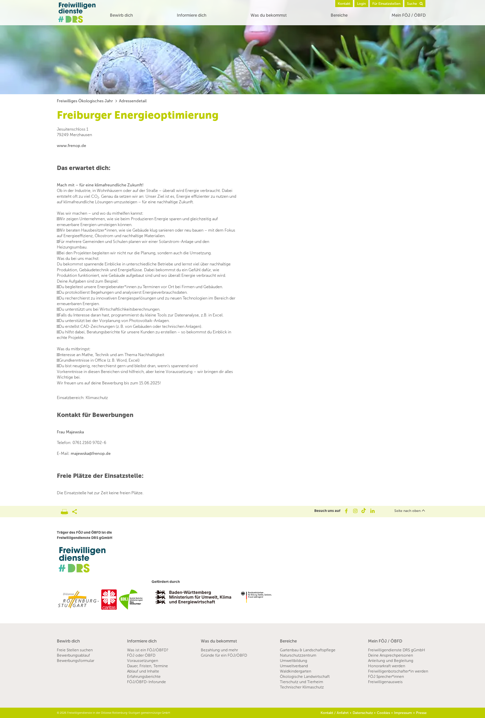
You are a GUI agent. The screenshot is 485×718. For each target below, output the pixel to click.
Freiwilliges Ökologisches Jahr (85, 100)
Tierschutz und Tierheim (301, 682)
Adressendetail (133, 100)
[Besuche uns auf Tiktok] (363, 510)
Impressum (403, 713)
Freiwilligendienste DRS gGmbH (396, 650)
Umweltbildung (293, 660)
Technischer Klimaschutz (302, 687)
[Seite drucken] (66, 510)
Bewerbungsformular (75, 660)
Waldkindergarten (295, 671)
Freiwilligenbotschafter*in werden (398, 671)
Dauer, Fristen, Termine (147, 666)
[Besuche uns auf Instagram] (355, 510)
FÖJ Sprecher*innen (386, 676)
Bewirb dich (121, 15)
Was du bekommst (269, 15)
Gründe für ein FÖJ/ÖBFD (224, 655)
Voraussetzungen (142, 660)
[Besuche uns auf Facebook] (346, 510)
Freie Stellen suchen (75, 650)
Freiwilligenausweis (385, 682)
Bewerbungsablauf (73, 655)
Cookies (383, 713)
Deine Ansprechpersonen (390, 655)
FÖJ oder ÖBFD (141, 655)
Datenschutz (363, 713)
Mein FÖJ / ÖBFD (409, 15)
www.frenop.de (71, 145)
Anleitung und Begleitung (390, 660)
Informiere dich (191, 15)
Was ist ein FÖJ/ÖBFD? (147, 650)
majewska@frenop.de (91, 453)
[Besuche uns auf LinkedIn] (372, 510)
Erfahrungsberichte (144, 676)
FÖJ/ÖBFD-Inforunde (146, 682)
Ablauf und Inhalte (143, 671)
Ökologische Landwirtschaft (305, 676)
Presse (421, 713)
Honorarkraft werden (386, 666)
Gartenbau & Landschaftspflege (307, 650)
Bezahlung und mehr (219, 650)
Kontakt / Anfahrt (335, 713)
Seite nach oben (407, 511)
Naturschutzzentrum (298, 655)
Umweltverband (294, 666)
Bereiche (339, 15)
